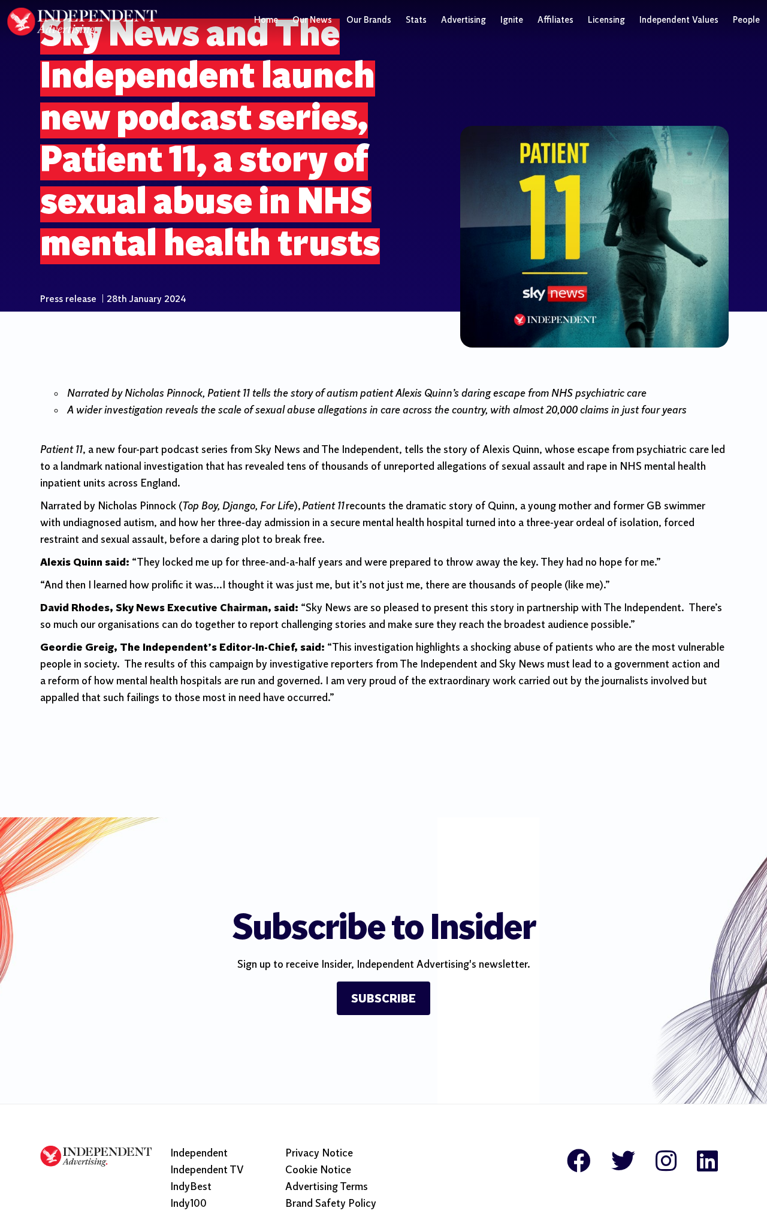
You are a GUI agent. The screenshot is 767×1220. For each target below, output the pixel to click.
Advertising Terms (326, 1187)
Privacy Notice (319, 1153)
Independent (199, 1153)
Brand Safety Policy (330, 1204)
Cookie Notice (318, 1170)
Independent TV (207, 1170)
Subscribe (383, 999)
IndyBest (191, 1187)
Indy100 (188, 1204)
